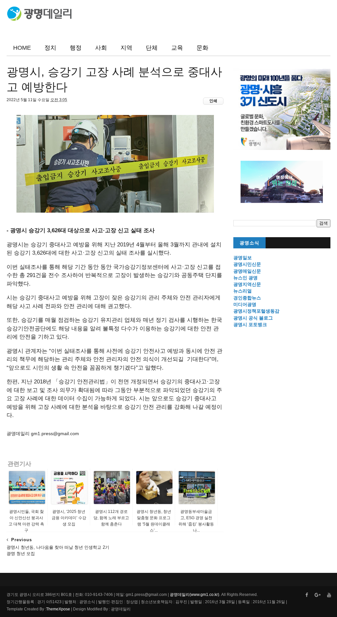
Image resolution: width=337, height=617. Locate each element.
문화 (202, 47)
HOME (22, 47)
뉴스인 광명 (245, 277)
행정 (76, 47)
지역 (126, 47)
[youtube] (329, 595)
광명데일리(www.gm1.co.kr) (194, 594)
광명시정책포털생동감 (256, 311)
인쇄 (213, 100)
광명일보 (242, 257)
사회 (101, 47)
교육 (177, 47)
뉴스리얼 (242, 291)
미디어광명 (244, 304)
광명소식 (249, 243)
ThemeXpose (58, 609)
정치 (50, 47)
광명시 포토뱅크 (250, 324)
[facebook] (306, 595)
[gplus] (318, 595)
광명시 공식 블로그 (253, 318)
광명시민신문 (247, 264)
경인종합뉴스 (247, 297)
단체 (152, 47)
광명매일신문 (247, 271)
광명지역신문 (247, 284)
